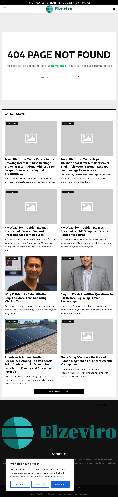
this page (101, 405)
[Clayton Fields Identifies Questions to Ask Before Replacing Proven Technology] (87, 273)
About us (40, 3)
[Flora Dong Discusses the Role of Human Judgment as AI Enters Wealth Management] (87, 336)
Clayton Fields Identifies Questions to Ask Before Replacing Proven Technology (87, 297)
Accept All (60, 484)
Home (30, 3)
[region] (40, 475)
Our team (51, 3)
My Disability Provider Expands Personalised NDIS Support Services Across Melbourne (85, 231)
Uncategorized (12, 124)
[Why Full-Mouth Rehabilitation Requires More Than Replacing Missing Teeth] (31, 273)
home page (58, 65)
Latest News (15, 113)
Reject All (40, 484)
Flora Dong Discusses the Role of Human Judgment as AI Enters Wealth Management (86, 361)
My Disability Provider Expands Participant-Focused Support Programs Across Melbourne (26, 231)
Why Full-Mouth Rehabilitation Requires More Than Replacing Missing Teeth (26, 297)
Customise (20, 484)
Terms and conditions (68, 3)
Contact (86, 3)
